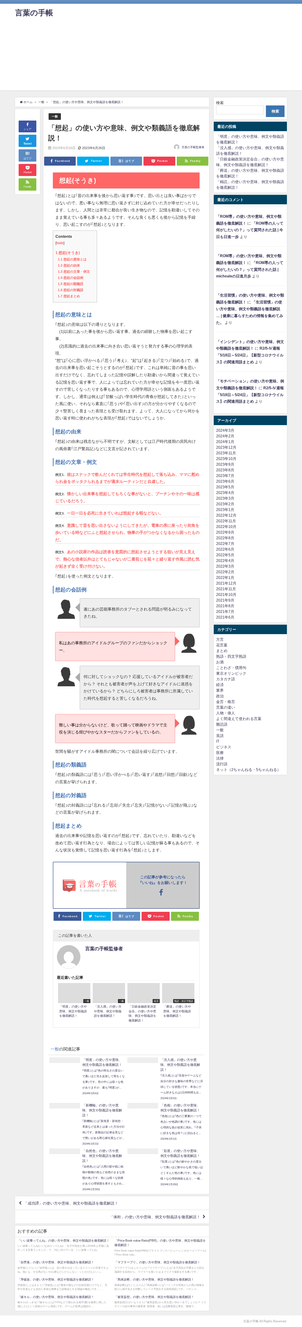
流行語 (221, 764)
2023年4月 (225, 492)
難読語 (221, 724)
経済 (220, 685)
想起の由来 (69, 265)
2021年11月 (226, 589)
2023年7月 (225, 475)
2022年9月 (225, 532)
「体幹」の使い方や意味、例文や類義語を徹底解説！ (155, 1217)
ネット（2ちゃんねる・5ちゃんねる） (248, 769)
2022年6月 (225, 549)
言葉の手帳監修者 (193, 147)
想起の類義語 (70, 283)
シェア (27, 129)
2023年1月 (225, 509)
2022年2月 (225, 572)
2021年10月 (226, 594)
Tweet (27, 143)
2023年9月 (225, 464)
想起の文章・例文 (74, 271)
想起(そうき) (67, 253)
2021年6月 (225, 617)
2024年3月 (225, 430)
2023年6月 (225, 481)
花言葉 (221, 645)
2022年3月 (225, 566)
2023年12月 (226, 447)
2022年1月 (225, 577)
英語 (220, 735)
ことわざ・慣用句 (231, 668)
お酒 (220, 662)
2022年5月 (225, 555)
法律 (220, 758)
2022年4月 (225, 560)
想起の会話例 (70, 277)
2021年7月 (225, 611)
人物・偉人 (225, 713)
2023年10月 (226, 458)
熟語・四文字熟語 (231, 656)
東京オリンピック (231, 673)
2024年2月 (225, 436)
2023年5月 (225, 487)
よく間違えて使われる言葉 (238, 718)
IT (217, 741)
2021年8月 (225, 606)
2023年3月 (225, 498)
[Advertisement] (151, 57)
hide (59, 243)
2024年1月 (225, 442)
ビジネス (223, 747)
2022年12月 (226, 515)
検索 (220, 103)
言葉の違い (225, 707)
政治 (220, 696)
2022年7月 (225, 543)
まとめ (221, 651)
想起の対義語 (70, 290)
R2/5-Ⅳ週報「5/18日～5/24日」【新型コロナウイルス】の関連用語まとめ (250, 355)
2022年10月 (226, 526)
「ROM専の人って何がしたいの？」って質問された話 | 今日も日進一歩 (249, 230)
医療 (220, 752)
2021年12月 (226, 583)
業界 (220, 690)
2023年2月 (225, 504)
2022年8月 (225, 538)
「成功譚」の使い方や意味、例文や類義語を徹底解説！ (71, 1203)
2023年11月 (226, 453)
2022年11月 (226, 521)
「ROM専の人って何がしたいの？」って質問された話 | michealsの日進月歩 (249, 269)
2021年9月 (225, 600)
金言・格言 (225, 701)
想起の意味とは (72, 259)
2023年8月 (225, 470)
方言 (220, 639)
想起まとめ (69, 296)
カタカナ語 (225, 679)
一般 (55, 116)
